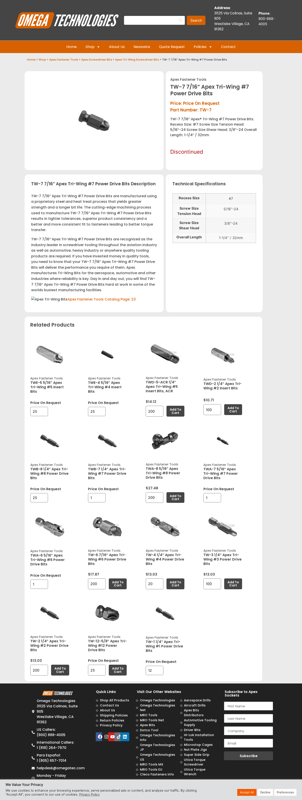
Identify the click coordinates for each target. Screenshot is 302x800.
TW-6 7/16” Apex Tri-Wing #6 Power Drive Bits (107, 559)
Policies (200, 46)
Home (71, 46)
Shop (90, 46)
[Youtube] (112, 736)
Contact (228, 46)
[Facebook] (100, 736)
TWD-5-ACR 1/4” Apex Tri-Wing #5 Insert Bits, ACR (162, 387)
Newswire (142, 46)
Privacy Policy (89, 794)
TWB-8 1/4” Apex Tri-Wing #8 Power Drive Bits (49, 473)
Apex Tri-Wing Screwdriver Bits (137, 59)
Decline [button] (265, 792)
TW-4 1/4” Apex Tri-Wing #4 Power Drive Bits (165, 559)
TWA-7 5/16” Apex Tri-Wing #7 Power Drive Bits (220, 473)
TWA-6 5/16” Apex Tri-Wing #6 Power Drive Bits (47, 560)
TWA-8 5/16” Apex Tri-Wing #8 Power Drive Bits (163, 473)
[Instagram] (106, 736)
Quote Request (172, 46)
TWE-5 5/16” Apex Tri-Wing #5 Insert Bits (47, 387)
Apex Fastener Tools (63, 59)
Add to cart (175, 411)
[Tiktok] (118, 736)
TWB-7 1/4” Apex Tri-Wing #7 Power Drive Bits (107, 473)
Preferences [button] (285, 792)
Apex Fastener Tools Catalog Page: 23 (101, 299)
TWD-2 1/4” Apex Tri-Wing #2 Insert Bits (222, 386)
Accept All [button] (247, 792)
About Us (117, 46)
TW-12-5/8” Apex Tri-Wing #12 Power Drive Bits (107, 646)
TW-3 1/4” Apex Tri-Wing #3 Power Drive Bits (222, 559)
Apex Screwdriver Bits (96, 59)
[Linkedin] (124, 736)
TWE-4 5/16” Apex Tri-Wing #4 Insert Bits (105, 387)
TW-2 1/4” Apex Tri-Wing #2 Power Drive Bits (49, 646)
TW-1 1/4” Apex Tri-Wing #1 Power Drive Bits (164, 646)
